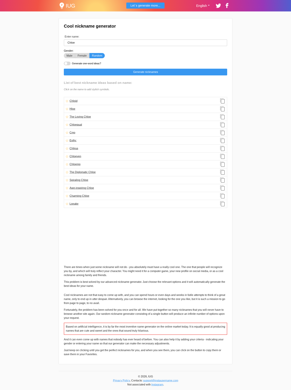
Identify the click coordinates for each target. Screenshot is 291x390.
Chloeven (75, 156)
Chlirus (74, 148)
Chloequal (76, 124)
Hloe (72, 109)
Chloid (73, 101)
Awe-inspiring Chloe (82, 188)
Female (82, 55)
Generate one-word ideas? (86, 63)
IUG (70, 6)
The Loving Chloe (80, 116)
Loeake (74, 203)
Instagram (157, 384)
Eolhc (73, 140)
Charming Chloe (79, 196)
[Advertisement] (145, 236)
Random (97, 55)
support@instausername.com (160, 380)
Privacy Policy (121, 380)
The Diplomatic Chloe (83, 172)
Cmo (72, 132)
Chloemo (75, 164)
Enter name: (72, 36)
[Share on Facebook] (226, 5)
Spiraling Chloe (79, 180)
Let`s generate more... (145, 5)
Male (69, 55)
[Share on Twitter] (218, 5)
